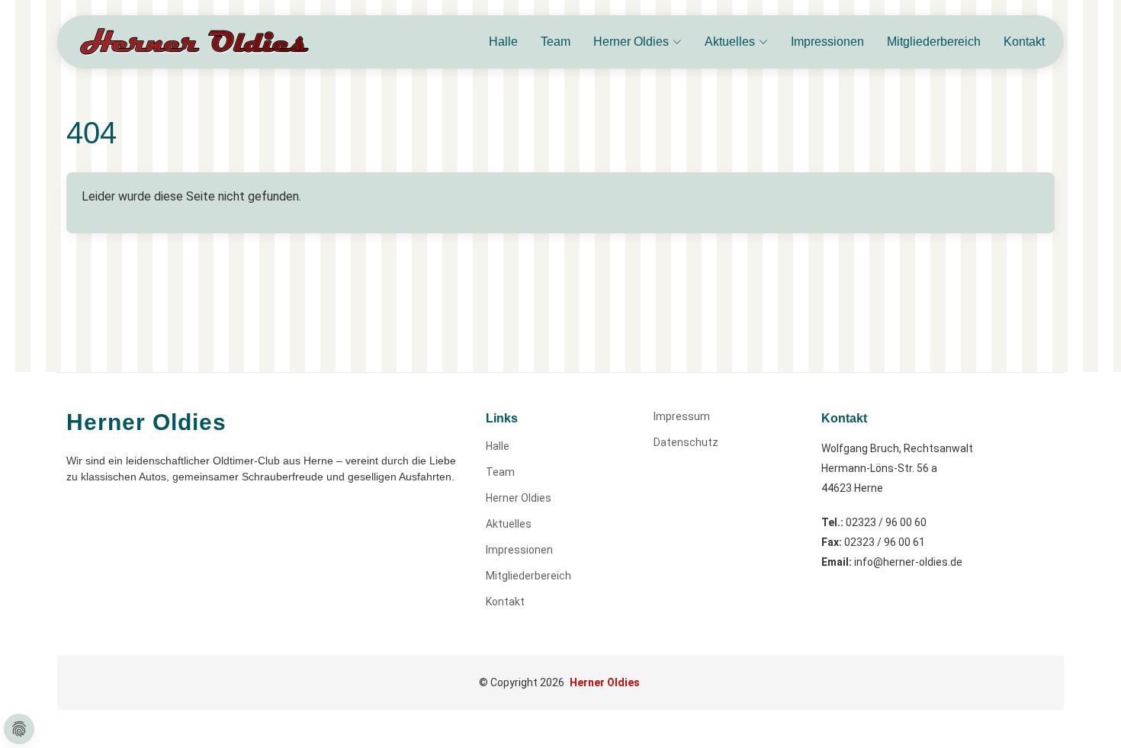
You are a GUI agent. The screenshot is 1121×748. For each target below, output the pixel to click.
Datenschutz (686, 442)
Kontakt (1024, 41)
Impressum (682, 416)
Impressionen (827, 41)
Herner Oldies (518, 498)
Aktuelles (509, 523)
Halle (503, 41)
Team (555, 41)
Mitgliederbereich (934, 41)
